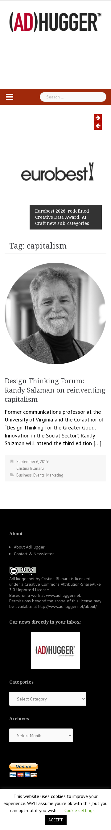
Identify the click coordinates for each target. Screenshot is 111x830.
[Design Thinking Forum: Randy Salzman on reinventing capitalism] (55, 312)
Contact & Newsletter (34, 554)
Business (24, 475)
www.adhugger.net (63, 595)
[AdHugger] (55, 21)
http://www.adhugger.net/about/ (67, 606)
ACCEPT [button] (55, 820)
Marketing (54, 475)
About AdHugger (29, 547)
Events (39, 475)
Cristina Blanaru (30, 468)
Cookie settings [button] (79, 810)
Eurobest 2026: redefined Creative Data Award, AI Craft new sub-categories (62, 217)
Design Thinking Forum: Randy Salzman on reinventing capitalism (55, 390)
